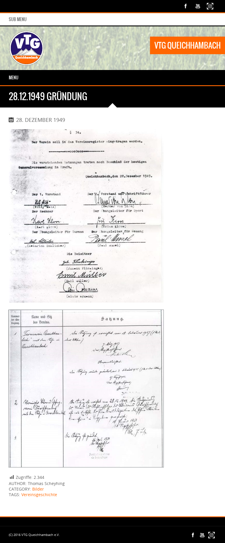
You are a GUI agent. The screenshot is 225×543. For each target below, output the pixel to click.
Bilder (38, 489)
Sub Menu (18, 19)
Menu (13, 77)
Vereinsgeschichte (39, 494)
